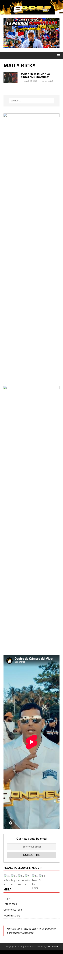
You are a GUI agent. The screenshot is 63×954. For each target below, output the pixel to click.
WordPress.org (12, 915)
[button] (58, 55)
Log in (7, 898)
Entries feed (10, 903)
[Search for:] (31, 101)
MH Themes (52, 946)
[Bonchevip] (31, 12)
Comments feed (13, 909)
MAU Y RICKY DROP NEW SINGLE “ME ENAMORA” (35, 75)
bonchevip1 (47, 81)
